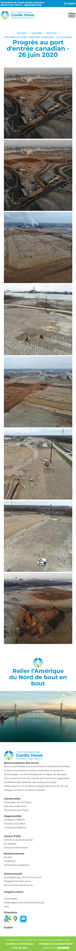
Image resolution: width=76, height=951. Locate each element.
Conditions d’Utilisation (20, 943)
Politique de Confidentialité (56, 943)
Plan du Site (20, 947)
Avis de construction (15, 806)
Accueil (22, 33)
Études (8, 857)
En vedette (10, 843)
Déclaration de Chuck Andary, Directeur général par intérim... (23, 3)
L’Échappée (10, 898)
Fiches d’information (16, 847)
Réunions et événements (18, 885)
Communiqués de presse (18, 839)
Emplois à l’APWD (14, 819)
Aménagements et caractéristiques (24, 902)
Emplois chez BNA (14, 823)
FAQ (6, 906)
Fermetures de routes (16, 810)
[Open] (71, 15)
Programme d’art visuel (17, 881)
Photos (51, 33)
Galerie (37, 33)
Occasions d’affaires (15, 827)
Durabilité (10, 861)
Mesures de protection (17, 865)
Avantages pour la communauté (22, 877)
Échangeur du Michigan (18, 802)
